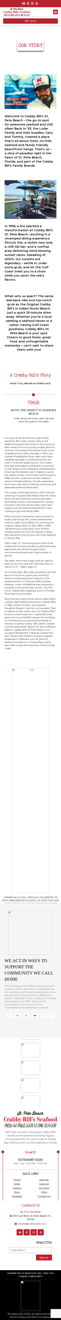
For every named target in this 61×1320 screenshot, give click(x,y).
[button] (55, 12)
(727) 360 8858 (32, 1211)
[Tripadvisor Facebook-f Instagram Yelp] (30, 3)
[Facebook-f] (28, 3)
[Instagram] (32, 3)
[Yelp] (36, 3)
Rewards (17, 1196)
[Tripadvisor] (23, 3)
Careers (17, 1188)
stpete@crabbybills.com (32, 1223)
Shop (17, 1192)
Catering (44, 1183)
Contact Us (44, 1196)
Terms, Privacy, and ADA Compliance (30, 1317)
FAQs (44, 1192)
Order (17, 1183)
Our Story (44, 1188)
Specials (44, 1179)
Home (17, 1179)
